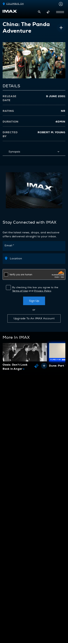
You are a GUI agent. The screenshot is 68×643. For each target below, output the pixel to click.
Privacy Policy (42, 290)
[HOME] (10, 11)
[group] (25, 357)
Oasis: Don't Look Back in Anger (15, 367)
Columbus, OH (15, 4)
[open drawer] (60, 12)
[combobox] (37, 258)
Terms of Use (20, 290)
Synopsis (14, 151)
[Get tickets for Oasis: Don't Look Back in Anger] (36, 365)
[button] (39, 11)
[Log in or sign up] (60, 4)
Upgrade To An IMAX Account (34, 318)
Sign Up (34, 300)
